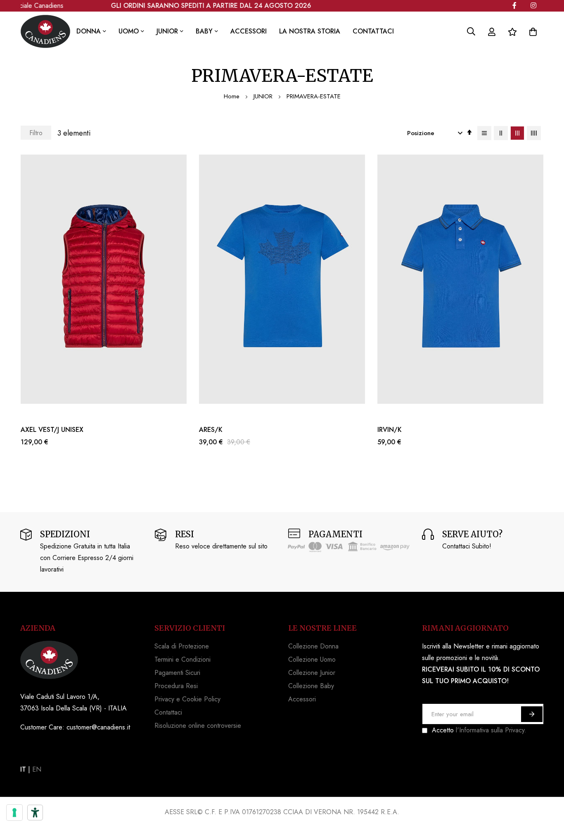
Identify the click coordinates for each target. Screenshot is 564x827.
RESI (184, 534)
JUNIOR (264, 96)
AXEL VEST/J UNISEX (52, 429)
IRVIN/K (389, 429)
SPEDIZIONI (65, 534)
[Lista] (484, 133)
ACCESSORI (248, 31)
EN (36, 769)
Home (233, 96)
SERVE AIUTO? (472, 534)
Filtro (36, 133)
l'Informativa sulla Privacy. (491, 730)
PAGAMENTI (335, 534)
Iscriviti (532, 714)
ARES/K (211, 429)
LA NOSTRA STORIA (309, 31)
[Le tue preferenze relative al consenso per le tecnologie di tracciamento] (14, 812)
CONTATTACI (373, 31)
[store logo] (45, 31)
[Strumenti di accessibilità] (35, 812)
